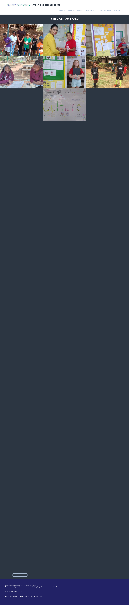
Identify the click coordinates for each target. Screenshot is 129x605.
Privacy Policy (24, 596)
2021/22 (71, 10)
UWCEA (117, 10)
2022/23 (62, 10)
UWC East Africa (15, 591)
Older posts (20, 575)
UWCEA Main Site (36, 596)
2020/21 (80, 10)
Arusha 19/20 (105, 10)
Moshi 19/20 (91, 10)
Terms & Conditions (11, 596)
